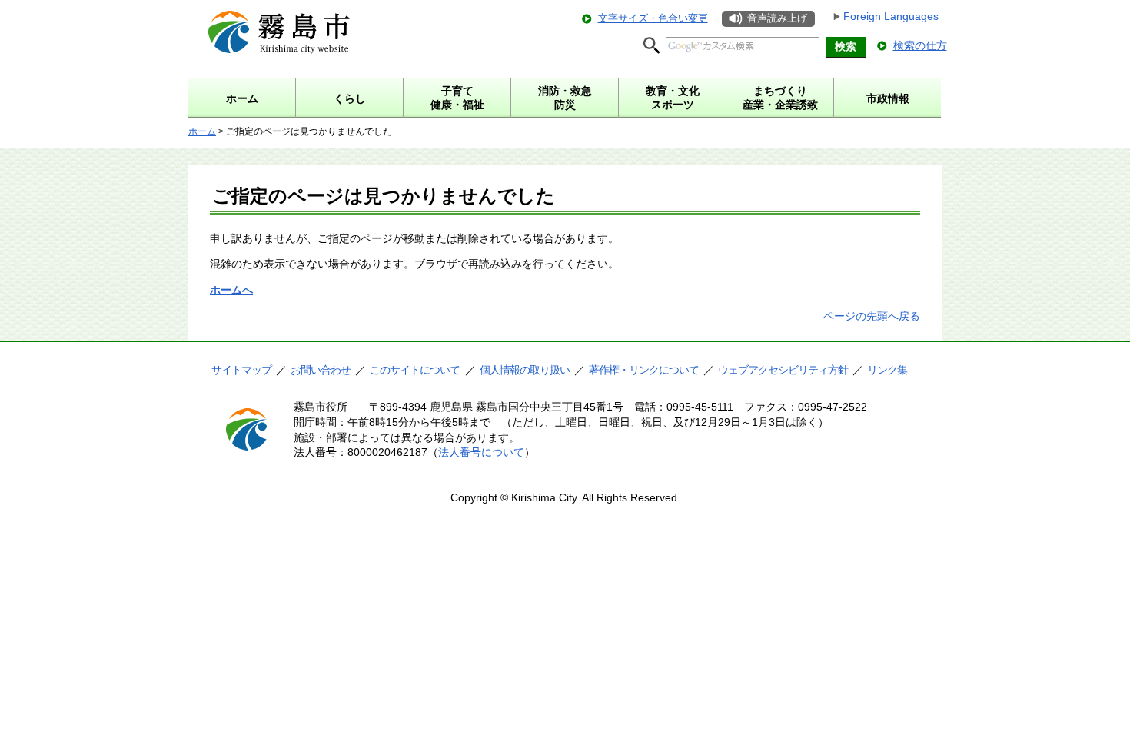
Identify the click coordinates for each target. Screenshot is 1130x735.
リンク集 (887, 370)
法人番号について (481, 452)
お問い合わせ (321, 370)
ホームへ (231, 290)
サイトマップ (241, 370)
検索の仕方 (920, 45)
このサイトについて (415, 370)
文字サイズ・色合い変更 (653, 18)
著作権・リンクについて (644, 370)
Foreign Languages (891, 16)
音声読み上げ (777, 18)
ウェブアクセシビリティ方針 (783, 370)
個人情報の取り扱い (525, 370)
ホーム (202, 131)
